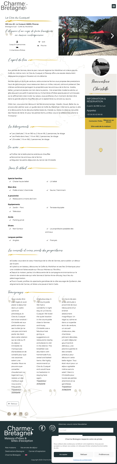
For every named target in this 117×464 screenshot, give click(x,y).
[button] (114, 6)
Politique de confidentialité (82, 460)
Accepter (63, 454)
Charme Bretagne (13, 455)
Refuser (83, 454)
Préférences (104, 454)
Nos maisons (10, 447)
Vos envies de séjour (28, 447)
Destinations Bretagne (14, 451)
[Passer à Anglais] (26, 455)
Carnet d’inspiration (37, 451)
